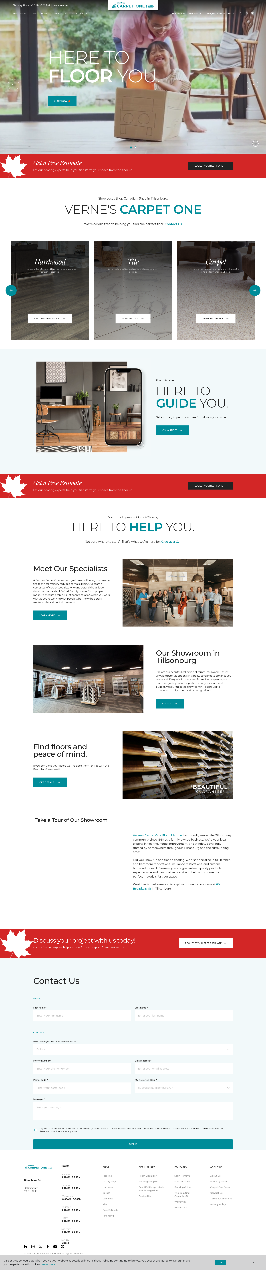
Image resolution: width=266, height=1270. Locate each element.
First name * (39, 1008)
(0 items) (252, 13)
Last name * (141, 1008)
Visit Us (166, 703)
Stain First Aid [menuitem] (182, 1181)
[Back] (13, 84)
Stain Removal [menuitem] (182, 1175)
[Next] (252, 84)
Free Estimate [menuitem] (110, 1210)
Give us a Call (171, 541)
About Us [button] (60, 13)
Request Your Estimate (208, 165)
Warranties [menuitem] (180, 1202)
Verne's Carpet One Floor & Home (157, 835)
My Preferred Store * (146, 1080)
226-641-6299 (60, 5)
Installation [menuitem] (180, 1207)
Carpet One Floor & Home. (46, 1253)
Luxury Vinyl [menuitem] (109, 1181)
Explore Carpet (213, 318)
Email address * (143, 1061)
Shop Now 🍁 (62, 101)
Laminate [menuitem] (108, 1198)
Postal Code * (40, 1080)
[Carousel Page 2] (135, 147)
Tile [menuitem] (105, 1204)
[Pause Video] (255, 144)
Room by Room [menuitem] (219, 1181)
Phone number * (42, 1061)
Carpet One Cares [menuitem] (220, 1187)
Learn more (47, 615)
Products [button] (19, 13)
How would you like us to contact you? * (54, 1042)
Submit (133, 1144)
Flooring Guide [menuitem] (182, 1187)
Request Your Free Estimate (203, 943)
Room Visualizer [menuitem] (148, 1175)
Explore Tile (130, 318)
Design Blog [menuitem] (145, 1196)
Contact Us (173, 224)
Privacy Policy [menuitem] (218, 1204)
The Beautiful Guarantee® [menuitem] (181, 1195)
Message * (38, 1099)
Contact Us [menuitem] (79, 13)
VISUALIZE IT (169, 430)
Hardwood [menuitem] (108, 1187)
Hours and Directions (186, 13)
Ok (220, 1262)
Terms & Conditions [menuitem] (221, 1198)
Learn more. (48, 1264)
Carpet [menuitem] (106, 1193)
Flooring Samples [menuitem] (148, 1181)
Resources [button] (40, 13)
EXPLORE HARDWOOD (47, 318)
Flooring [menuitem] (107, 1175)
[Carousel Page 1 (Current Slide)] (131, 147)
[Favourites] (247, 13)
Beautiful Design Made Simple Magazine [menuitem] (151, 1189)
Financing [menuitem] (108, 1215)
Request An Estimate (220, 13)
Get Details (46, 782)
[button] (241, 13)
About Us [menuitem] (215, 1175)
